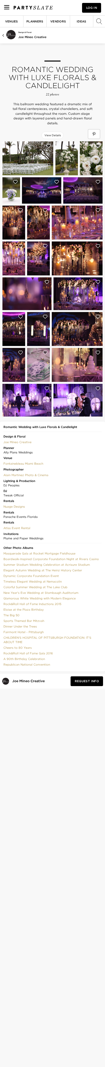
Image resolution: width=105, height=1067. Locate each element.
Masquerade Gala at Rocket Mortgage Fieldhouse (39, 553)
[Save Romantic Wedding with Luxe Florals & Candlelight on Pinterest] (94, 134)
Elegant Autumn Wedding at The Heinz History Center (42, 570)
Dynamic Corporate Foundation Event (31, 576)
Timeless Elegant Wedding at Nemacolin (32, 581)
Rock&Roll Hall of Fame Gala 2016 (28, 653)
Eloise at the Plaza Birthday (23, 609)
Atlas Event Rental (16, 528)
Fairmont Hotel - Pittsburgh (23, 632)
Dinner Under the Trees (20, 626)
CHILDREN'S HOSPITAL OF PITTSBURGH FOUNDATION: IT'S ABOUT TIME (47, 640)
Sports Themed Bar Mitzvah (23, 621)
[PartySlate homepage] (33, 8)
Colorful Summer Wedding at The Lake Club (35, 587)
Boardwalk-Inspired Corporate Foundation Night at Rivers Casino (51, 559)
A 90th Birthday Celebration (24, 659)
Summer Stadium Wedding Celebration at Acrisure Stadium (46, 564)
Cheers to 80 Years (17, 647)
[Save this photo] (48, 146)
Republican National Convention (26, 664)
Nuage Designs (14, 506)
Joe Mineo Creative (32, 37)
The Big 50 (11, 615)
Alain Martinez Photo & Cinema (25, 475)
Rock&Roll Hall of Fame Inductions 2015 (32, 604)
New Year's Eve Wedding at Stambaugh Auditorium (40, 593)
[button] (17, 442)
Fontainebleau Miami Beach (23, 463)
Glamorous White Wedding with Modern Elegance (39, 598)
